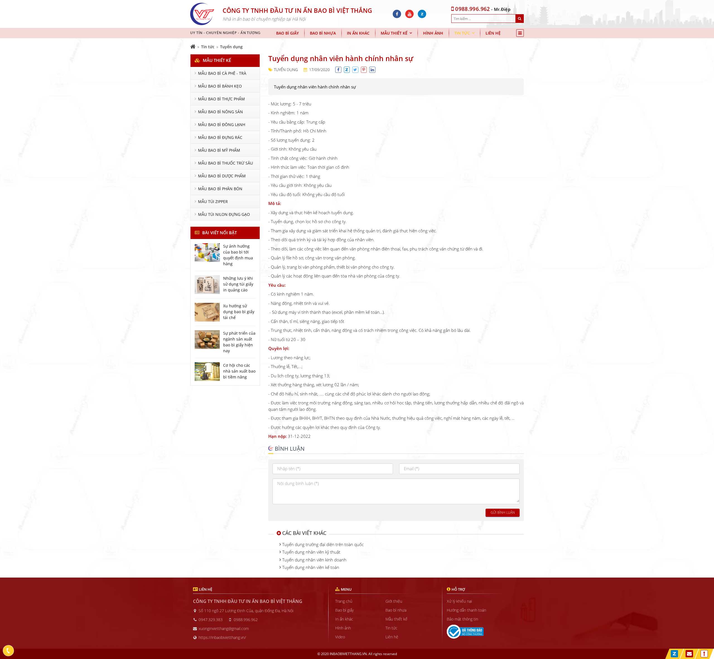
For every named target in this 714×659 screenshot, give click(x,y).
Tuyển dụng (231, 46)
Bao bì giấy (344, 610)
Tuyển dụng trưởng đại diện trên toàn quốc (323, 544)
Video (340, 636)
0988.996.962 (472, 9)
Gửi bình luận (503, 512)
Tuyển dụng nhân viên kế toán (310, 567)
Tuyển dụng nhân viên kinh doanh (314, 560)
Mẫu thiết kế (396, 619)
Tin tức (207, 46)
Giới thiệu (393, 601)
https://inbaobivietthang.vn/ (222, 637)
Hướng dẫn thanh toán (466, 610)
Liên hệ (391, 636)
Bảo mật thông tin (462, 619)
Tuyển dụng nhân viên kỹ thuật (311, 552)
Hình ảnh (343, 628)
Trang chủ (343, 601)
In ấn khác (344, 619)
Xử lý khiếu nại (459, 601)
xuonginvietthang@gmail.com (224, 628)
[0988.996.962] (8, 650)
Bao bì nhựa (395, 610)
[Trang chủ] (193, 47)
